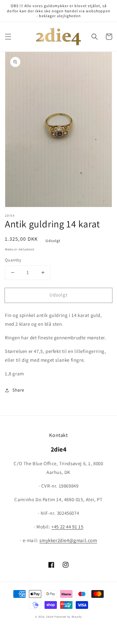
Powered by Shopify (68, 616)
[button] (8, 37)
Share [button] (18, 390)
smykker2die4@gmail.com (68, 540)
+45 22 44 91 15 (67, 527)
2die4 (50, 616)
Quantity (13, 260)
